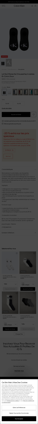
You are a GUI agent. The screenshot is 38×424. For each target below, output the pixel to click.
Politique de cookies (13, 400)
